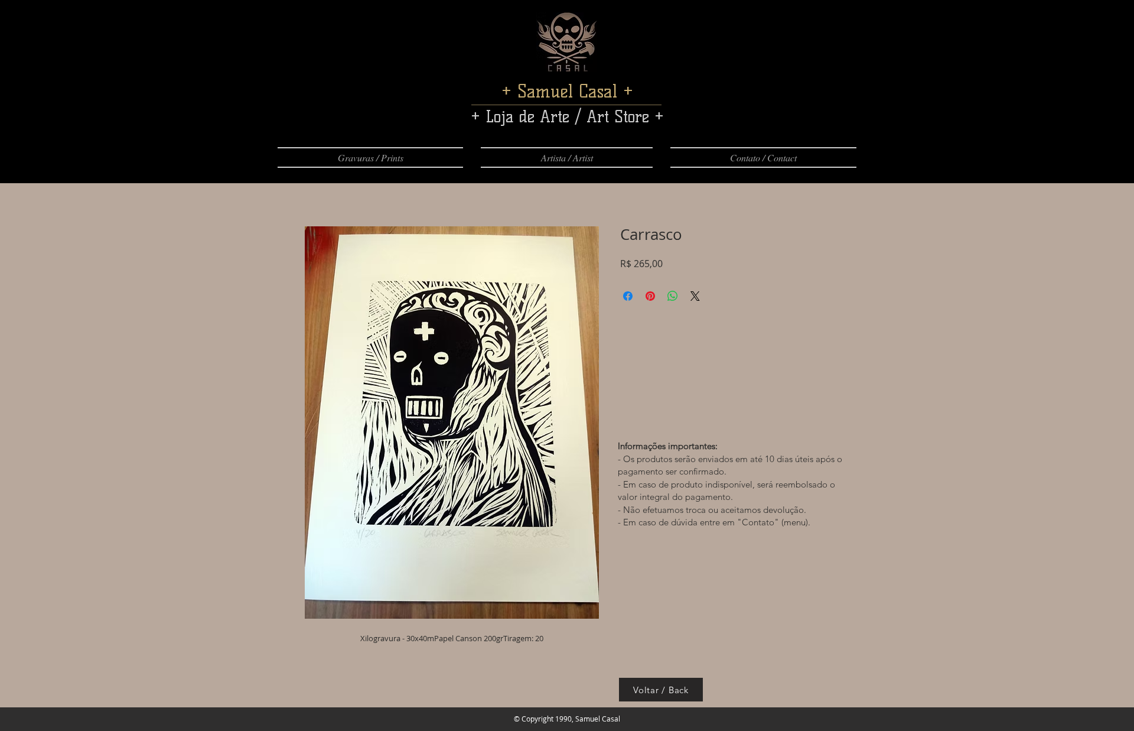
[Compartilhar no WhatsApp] (673, 296)
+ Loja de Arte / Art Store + (567, 116)
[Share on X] (695, 296)
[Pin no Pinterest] (650, 296)
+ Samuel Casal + (567, 91)
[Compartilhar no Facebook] (628, 296)
